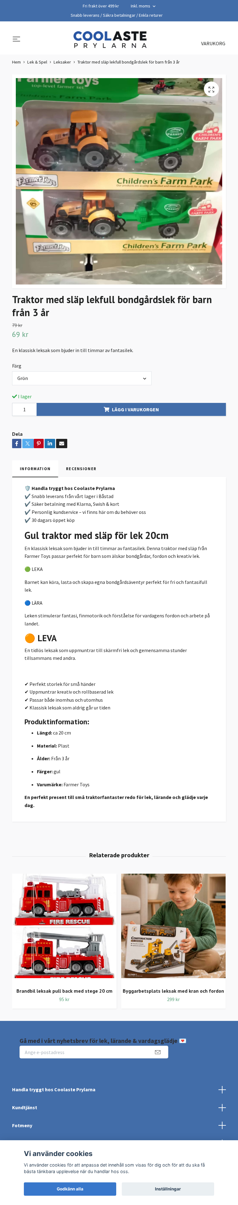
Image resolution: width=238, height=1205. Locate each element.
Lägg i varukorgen (135, 409)
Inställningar (168, 1188)
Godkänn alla (70, 1188)
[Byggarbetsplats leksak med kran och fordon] (173, 928)
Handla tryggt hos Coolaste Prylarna (53, 1089)
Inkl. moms (141, 6)
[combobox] (82, 378)
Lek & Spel (37, 62)
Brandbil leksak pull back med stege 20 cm (64, 991)
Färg (16, 366)
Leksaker (62, 62)
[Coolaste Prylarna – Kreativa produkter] (109, 39)
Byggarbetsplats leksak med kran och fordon (173, 991)
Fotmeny (22, 1125)
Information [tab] (35, 468)
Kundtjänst (24, 1107)
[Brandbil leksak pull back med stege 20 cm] (64, 928)
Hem (16, 62)
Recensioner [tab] (81, 468)
